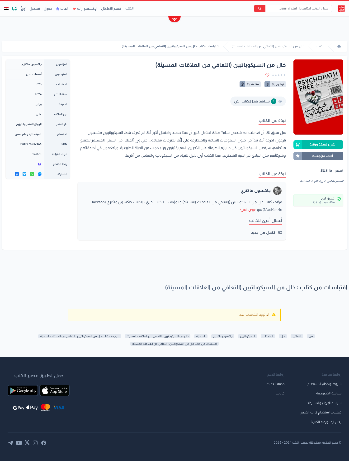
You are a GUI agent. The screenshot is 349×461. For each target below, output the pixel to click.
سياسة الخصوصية (328, 393)
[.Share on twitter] (24, 174)
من (311, 336)
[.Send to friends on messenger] (40, 174)
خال (283, 336)
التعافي (296, 336)
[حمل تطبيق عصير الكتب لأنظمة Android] (23, 390)
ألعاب (64, 8)
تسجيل (34, 8)
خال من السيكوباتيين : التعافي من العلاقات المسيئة (158, 336)
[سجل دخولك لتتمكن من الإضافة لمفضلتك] (267, 75)
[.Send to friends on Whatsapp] (32, 174)
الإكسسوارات (87, 8)
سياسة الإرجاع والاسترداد (324, 403)
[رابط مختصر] (25, 164)
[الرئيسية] (339, 46)
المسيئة (201, 336)
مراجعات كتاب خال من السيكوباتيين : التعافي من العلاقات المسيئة (79, 336)
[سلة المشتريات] (23, 8)
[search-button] (259, 8)
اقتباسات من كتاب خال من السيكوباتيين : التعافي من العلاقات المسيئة (174, 343)
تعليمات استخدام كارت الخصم (321, 412)
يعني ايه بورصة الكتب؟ (326, 422)
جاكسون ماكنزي (256, 191)
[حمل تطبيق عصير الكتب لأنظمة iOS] (54, 390)
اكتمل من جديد (263, 232)
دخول (48, 8)
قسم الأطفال (111, 8)
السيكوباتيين (247, 336)
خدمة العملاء (275, 384)
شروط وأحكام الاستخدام (324, 384)
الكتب (129, 8)
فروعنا (280, 393)
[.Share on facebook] (17, 174)
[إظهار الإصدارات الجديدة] (174, 20)
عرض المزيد (248, 210)
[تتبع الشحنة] (14, 8)
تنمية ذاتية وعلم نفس (28, 134)
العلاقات (268, 336)
